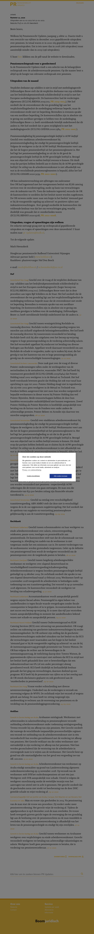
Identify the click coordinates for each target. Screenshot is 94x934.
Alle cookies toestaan (60, 476)
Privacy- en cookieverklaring (31, 470)
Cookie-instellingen (33, 476)
